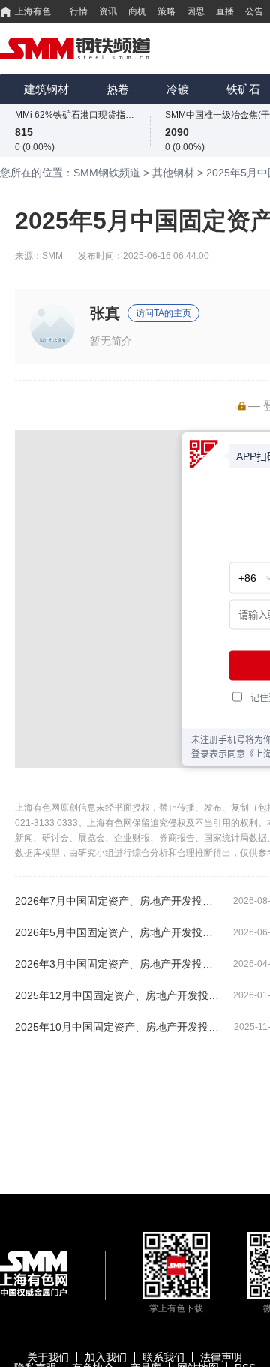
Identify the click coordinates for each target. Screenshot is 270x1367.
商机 (137, 11)
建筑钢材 (46, 89)
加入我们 (106, 1357)
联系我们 (163, 1357)
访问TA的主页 (163, 313)
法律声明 (221, 1357)
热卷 (117, 89)
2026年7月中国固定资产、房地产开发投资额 (118, 901)
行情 (79, 11)
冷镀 (177, 89)
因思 (196, 11)
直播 (225, 11)
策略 (167, 11)
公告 (254, 11)
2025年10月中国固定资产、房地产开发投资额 (118, 1027)
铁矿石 (243, 89)
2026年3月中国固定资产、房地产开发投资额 (118, 964)
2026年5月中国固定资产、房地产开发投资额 (118, 932)
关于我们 (48, 1357)
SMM (52, 256)
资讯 (108, 11)
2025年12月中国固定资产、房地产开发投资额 (118, 995)
